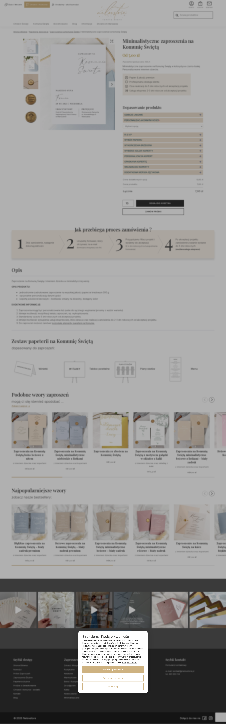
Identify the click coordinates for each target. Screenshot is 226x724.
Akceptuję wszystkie (113, 669)
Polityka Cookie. (129, 662)
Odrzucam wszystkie (113, 678)
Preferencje (113, 686)
